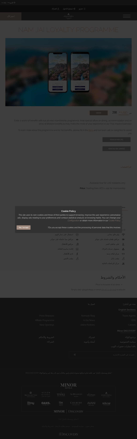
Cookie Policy (114, 221)
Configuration (73, 221)
